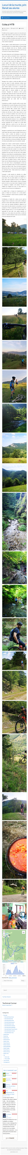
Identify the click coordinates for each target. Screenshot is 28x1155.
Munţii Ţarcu (6, 1053)
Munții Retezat (7, 1050)
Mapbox (22, 961)
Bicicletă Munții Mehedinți (10, 1027)
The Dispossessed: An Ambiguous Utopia (10, 1092)
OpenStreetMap (11, 960)
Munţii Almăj (6, 1034)
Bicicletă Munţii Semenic (10, 1030)
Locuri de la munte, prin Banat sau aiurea (14, 6)
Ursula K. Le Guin (7, 1095)
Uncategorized (6, 1062)
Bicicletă (5, 1015)
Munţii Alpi (6, 1036)
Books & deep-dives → (7, 1005)
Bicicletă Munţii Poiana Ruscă (11, 1029)
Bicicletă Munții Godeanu (10, 1025)
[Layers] (23, 932)
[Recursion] (4, 1079)
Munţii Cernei (6, 1041)
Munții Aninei (6, 1037)
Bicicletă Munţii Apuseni (10, 1022)
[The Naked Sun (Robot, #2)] (4, 1114)
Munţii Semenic (7, 1051)
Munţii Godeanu (7, 1044)
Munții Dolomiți (7, 1043)
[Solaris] (4, 1073)
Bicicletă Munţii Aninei (9, 1020)
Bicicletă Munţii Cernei (9, 1024)
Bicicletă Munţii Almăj (9, 1017)
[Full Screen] (4, 936)
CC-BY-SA (14, 961)
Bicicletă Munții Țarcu (9, 1032)
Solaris (7, 1073)
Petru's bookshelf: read (10, 1070)
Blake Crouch (9, 1080)
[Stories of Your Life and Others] (4, 1084)
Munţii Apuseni (7, 1039)
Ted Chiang (9, 1087)
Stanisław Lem (9, 1075)
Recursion (8, 1079)
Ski (4, 1055)
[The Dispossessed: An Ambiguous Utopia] (4, 1090)
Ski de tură (7, 1057)
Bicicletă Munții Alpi (9, 1018)
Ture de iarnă (6, 1060)
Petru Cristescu (6, 28)
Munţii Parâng (6, 1048)
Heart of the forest (7, 980)
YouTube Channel (6, 996)
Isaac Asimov (9, 1117)
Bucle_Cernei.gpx (13, 977)
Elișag (23, 980)
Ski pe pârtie (7, 1058)
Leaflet (3, 960)
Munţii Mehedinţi (7, 1046)
